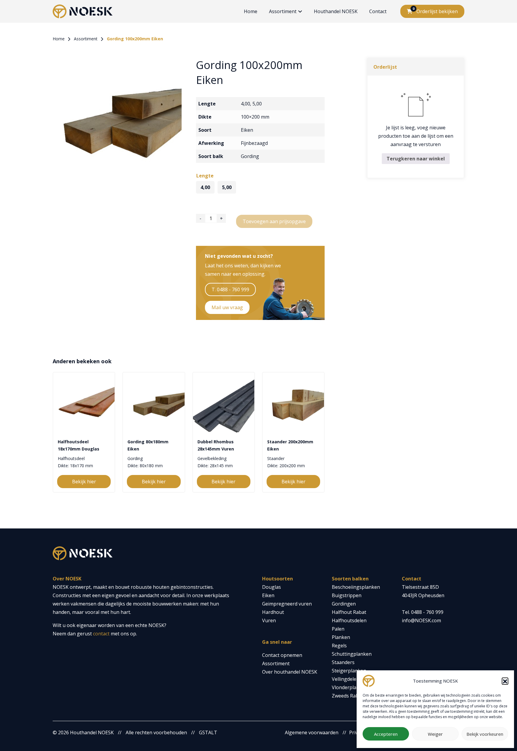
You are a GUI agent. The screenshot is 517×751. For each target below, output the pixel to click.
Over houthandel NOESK (289, 672)
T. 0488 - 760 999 (230, 289)
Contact (378, 11)
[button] (505, 681)
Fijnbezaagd (254, 143)
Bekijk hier (84, 481)
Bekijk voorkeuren (484, 734)
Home (250, 11)
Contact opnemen (282, 655)
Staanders (343, 662)
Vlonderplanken (350, 687)
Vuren (269, 620)
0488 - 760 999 (427, 612)
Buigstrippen (346, 595)
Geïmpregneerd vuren (287, 603)
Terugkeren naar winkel (416, 158)
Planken (341, 637)
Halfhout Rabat (349, 612)
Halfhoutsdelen (349, 620)
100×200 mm (255, 117)
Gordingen (344, 603)
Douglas (271, 587)
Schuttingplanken (352, 654)
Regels (339, 645)
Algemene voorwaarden (311, 732)
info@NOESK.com (421, 620)
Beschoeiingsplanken (356, 587)
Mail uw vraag (227, 307)
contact (101, 633)
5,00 (257, 103)
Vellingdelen (345, 679)
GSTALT (208, 732)
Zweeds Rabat (347, 695)
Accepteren (386, 734)
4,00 (245, 103)
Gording (250, 156)
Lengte (205, 175)
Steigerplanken (349, 670)
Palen (338, 629)
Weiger (435, 734)
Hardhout (273, 612)
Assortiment (282, 11)
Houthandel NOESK (336, 11)
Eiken (247, 130)
